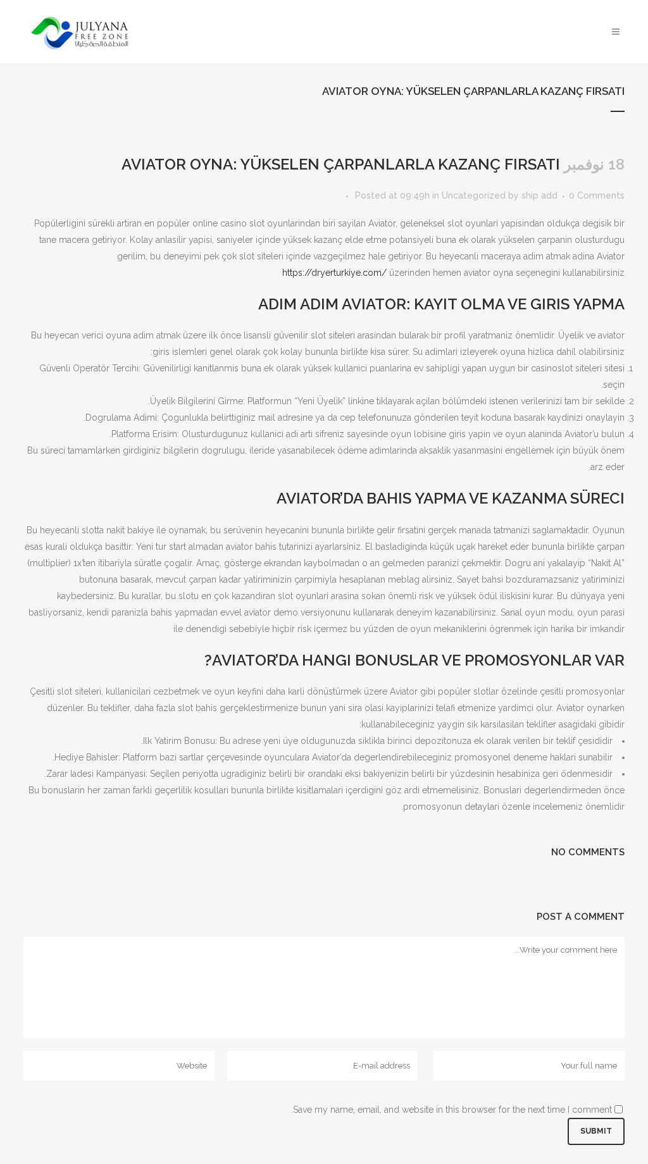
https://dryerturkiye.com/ (334, 273)
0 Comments (597, 195)
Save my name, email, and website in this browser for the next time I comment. (451, 1110)
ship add (539, 195)
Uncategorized (474, 195)
